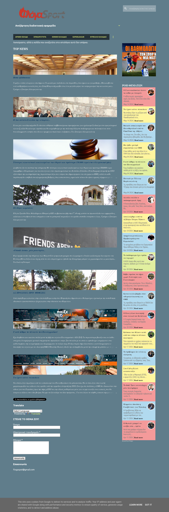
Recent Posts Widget (127, 441)
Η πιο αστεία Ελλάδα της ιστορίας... (31, 119)
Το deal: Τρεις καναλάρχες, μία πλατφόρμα (135, 386)
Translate (35, 413)
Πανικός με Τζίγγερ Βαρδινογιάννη (132, 180)
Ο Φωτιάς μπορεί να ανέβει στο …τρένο (132, 424)
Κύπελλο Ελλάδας (98, 37)
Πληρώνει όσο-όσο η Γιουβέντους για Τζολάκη (134, 405)
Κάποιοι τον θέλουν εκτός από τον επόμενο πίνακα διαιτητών (134, 335)
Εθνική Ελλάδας (59, 37)
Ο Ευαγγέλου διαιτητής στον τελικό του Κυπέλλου (135, 314)
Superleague (78, 37)
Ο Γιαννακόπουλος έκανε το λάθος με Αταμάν (134, 91)
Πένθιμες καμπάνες (23, 207)
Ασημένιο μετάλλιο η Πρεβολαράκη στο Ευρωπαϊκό (132, 238)
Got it (148, 505)
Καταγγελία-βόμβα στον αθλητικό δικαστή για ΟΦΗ (134, 296)
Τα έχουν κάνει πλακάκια (26, 377)
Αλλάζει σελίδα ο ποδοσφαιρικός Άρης (132, 199)
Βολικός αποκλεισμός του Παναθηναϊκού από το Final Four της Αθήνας (134, 128)
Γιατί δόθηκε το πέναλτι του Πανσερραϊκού (35, 331)
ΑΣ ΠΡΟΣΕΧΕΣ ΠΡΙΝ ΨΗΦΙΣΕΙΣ (29, 292)
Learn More (135, 505)
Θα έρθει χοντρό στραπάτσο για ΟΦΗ (132, 146)
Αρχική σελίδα (21, 37)
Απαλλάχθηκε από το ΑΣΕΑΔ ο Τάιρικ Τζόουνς (134, 218)
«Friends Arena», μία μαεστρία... (29, 250)
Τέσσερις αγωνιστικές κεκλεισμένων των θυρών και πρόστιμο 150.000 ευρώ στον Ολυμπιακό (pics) (62, 162)
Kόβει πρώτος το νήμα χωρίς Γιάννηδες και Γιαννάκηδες (133, 277)
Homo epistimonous (21, 77)
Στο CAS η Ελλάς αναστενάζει (130, 370)
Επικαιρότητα (40, 37)
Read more (139, 104)
